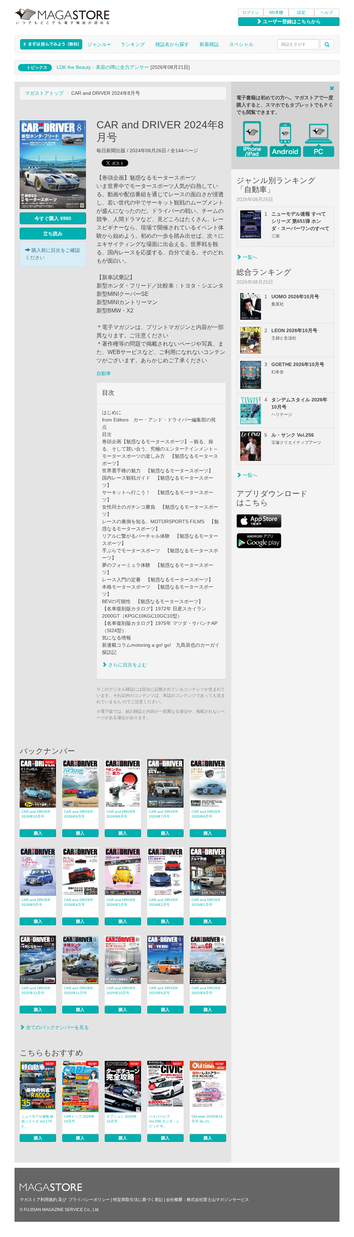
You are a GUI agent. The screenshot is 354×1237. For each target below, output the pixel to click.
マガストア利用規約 (38, 1199)
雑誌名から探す (172, 44)
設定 (301, 12)
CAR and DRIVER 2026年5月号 (35, 902)
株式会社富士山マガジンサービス (218, 1199)
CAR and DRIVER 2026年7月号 (163, 814)
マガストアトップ (44, 93)
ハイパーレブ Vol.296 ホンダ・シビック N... (164, 1121)
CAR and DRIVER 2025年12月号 (35, 990)
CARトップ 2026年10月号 (79, 1119)
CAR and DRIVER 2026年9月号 (78, 814)
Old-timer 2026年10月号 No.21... (207, 1119)
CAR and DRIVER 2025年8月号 (206, 990)
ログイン (250, 12)
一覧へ (249, 257)
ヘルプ (326, 12)
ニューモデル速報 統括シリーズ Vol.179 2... (37, 1121)
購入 (38, 833)
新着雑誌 (209, 44)
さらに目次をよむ (127, 664)
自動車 (103, 373)
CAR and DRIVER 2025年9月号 (163, 990)
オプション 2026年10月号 (121, 1119)
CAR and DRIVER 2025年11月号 (78, 990)
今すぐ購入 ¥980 (53, 218)
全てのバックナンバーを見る (57, 1027)
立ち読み (53, 233)
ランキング (133, 44)
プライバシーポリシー (89, 1199)
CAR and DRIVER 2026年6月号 (206, 814)
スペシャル (241, 44)
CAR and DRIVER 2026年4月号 (78, 902)
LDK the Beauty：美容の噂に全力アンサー (103, 67)
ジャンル (97, 44)
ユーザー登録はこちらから (291, 21)
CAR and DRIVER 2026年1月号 (206, 902)
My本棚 (276, 12)
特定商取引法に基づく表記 (138, 1199)
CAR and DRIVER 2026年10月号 (35, 814)
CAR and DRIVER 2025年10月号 (120, 990)
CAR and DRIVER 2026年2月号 (163, 902)
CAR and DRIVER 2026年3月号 (120, 902)
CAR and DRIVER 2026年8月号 (120, 814)
